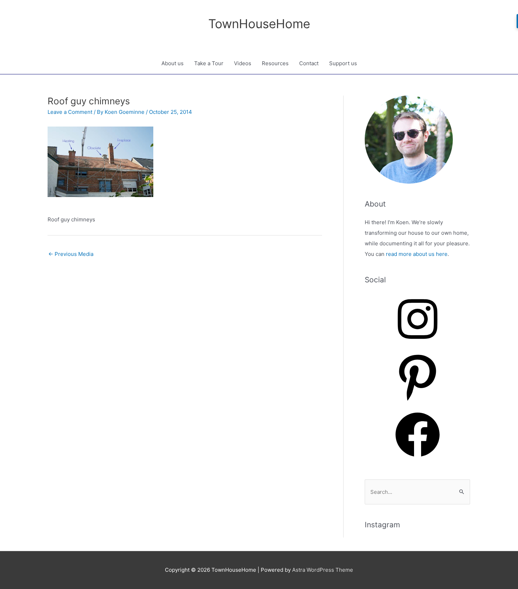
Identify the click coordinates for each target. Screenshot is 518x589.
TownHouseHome (259, 23)
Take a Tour (208, 63)
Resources (275, 63)
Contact (309, 63)
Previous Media (70, 254)
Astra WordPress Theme (322, 569)
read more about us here (417, 254)
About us (172, 63)
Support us (343, 63)
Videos (242, 63)
